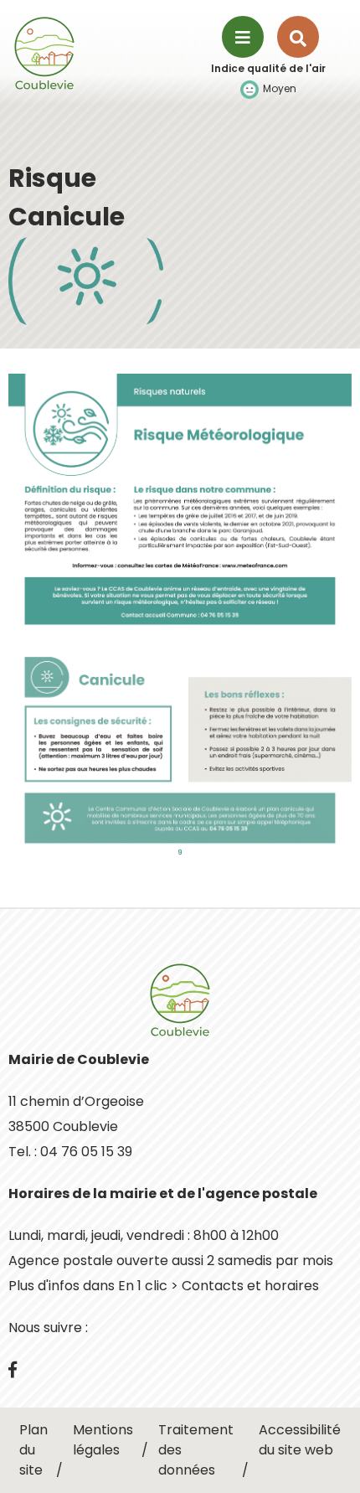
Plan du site (33, 1450)
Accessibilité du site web (300, 1439)
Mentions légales (103, 1439)
